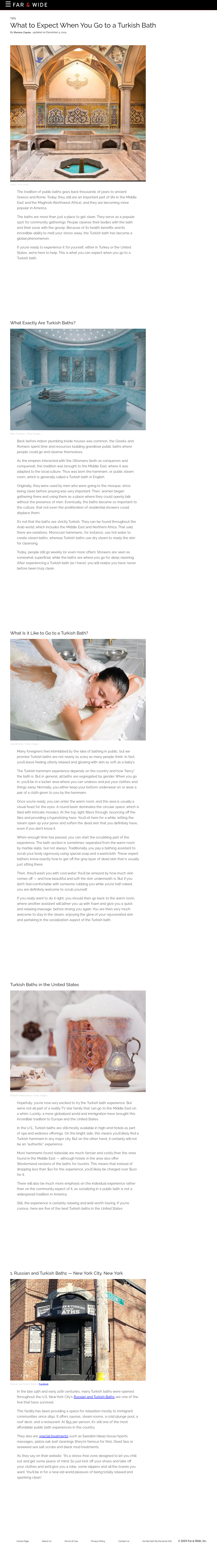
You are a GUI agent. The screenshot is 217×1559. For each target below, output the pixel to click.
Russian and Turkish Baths (94, 1397)
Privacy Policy (98, 1541)
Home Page (23, 1541)
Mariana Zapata (23, 32)
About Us (46, 1541)
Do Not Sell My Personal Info (157, 1541)
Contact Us (123, 1541)
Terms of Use (71, 1541)
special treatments (53, 1436)
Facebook (43, 1384)
